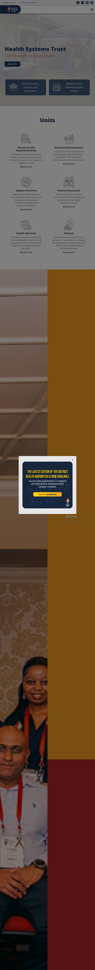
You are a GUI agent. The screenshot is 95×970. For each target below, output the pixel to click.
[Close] (72, 460)
